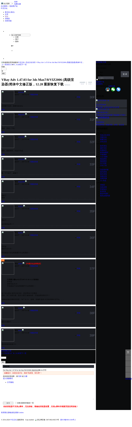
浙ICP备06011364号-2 (68, 420)
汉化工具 (103, 165)
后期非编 (103, 178)
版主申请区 (104, 193)
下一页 (24, 64)
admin (20, 263)
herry (20, 330)
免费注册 (17, 4)
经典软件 (103, 150)
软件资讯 (103, 146)
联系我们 (4, 412)
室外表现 (103, 174)
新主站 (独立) (10, 12)
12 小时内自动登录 (105, 79)
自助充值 (8, 21)
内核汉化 (103, 137)
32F (92, 142)
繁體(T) (128, 353)
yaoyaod (21, 92)
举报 (78, 97)
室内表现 (103, 172)
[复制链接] (67, 85)
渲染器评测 (104, 170)
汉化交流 (103, 141)
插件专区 (103, 148)
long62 (20, 308)
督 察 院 (103, 191)
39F (92, 335)
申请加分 (103, 189)
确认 (3, 73)
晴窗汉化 (103, 139)
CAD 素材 (103, 157)
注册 (25, 376)
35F (92, 211)
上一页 (3, 64)
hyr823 (20, 206)
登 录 (125, 74)
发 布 (8, 403)
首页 (8, 64)
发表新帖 (4, 351)
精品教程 (103, 161)
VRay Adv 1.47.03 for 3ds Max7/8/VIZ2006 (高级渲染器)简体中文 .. (60, 62)
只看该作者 (34, 94)
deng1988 (21, 182)
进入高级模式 (8, 378)
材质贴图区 (104, 152)
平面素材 (103, 154)
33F (92, 164)
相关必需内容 (105, 196)
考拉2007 (21, 114)
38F (92, 313)
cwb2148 (21, 137)
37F (92, 268)
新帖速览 (11, 412)
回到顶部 (128, 379)
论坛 (6, 16)
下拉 (118, 73)
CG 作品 (103, 180)
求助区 (7, 19)
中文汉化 (4, 8)
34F (92, 186)
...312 (16, 64)
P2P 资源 (103, 163)
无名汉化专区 (31, 62)
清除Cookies (19, 412)
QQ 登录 (6, 3)
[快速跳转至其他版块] (9, 62)
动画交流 (103, 176)
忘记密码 (4, 6)
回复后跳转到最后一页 (25, 403)
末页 (20, 64)
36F (92, 237)
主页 (6, 14)
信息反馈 (103, 187)
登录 (16, 2)
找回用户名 (13, 6)
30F (92, 97)
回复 (3, 110)
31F (92, 119)
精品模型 (103, 159)
